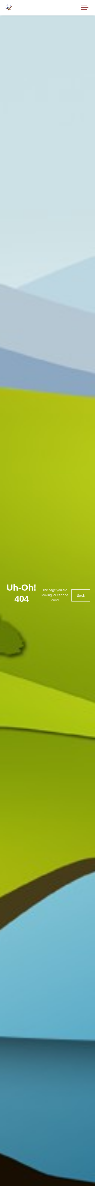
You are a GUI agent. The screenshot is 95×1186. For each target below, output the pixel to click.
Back (81, 596)
